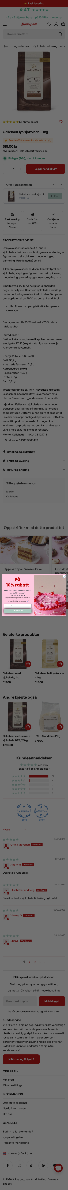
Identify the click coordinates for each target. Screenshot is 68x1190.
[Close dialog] (64, 576)
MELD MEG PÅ (18, 611)
